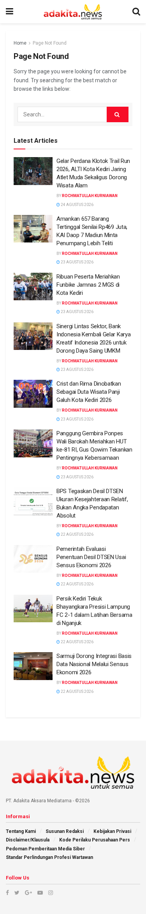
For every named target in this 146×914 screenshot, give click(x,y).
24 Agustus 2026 (76, 205)
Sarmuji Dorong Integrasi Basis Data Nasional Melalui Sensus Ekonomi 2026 (94, 664)
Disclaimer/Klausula (27, 840)
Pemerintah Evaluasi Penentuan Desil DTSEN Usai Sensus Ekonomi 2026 (91, 557)
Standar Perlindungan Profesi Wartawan (49, 857)
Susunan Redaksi (65, 831)
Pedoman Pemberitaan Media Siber (45, 849)
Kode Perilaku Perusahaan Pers (94, 840)
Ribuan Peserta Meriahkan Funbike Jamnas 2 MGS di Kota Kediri (88, 284)
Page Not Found (50, 43)
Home (20, 43)
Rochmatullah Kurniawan (90, 196)
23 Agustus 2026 (76, 262)
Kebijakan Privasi (112, 831)
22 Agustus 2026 (76, 534)
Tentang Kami (21, 831)
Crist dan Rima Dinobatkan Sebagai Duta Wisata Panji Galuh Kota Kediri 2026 (88, 391)
